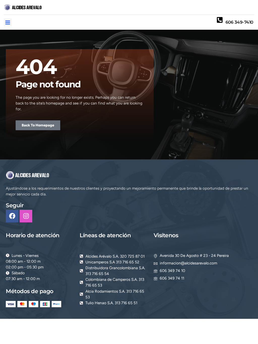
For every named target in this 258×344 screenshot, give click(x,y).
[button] (8, 22)
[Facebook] (12, 216)
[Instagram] (26, 216)
